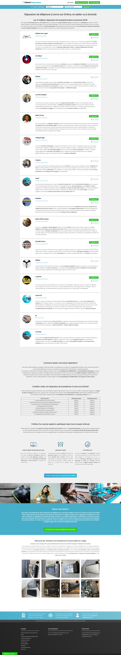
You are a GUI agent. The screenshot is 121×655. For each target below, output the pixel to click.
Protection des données (26, 638)
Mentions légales (24, 643)
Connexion (71, 2)
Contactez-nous (24, 642)
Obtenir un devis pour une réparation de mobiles (60, 475)
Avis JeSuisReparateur (25, 647)
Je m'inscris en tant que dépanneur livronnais (60, 529)
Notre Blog (23, 645)
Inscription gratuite (95, 2)
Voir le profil (95, 37)
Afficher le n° (94, 34)
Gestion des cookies (25, 640)
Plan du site (23, 649)
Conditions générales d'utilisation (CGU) (29, 636)
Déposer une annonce (82, 2)
